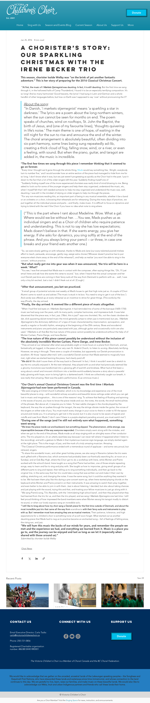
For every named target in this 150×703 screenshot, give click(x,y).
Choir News (26, 548)
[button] (34, 25)
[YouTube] (72, 636)
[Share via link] (43, 558)
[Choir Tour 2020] (27, 595)
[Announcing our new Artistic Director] (122, 595)
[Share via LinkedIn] (36, 558)
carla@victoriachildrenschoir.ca (25, 635)
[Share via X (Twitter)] (29, 558)
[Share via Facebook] (22, 558)
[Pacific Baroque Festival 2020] (75, 595)
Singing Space (72, 700)
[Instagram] (78, 636)
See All (140, 578)
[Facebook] (66, 636)
